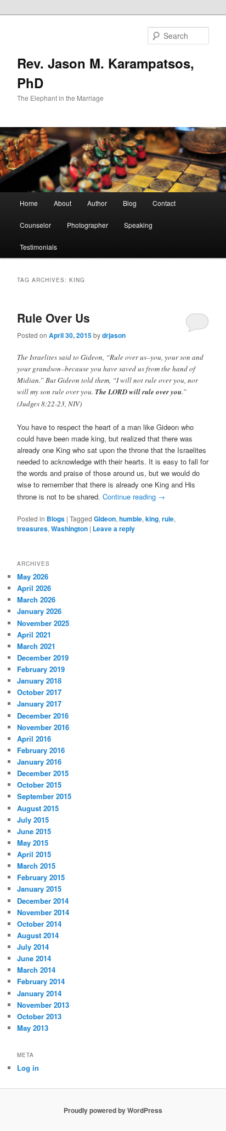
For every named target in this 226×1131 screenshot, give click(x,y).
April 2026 (34, 588)
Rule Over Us (53, 317)
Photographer (87, 224)
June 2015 (34, 831)
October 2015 (39, 784)
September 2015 (44, 796)
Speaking (138, 224)
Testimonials (38, 246)
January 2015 (39, 888)
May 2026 (32, 576)
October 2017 (39, 692)
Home (29, 203)
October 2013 (39, 1016)
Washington (69, 528)
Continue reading (134, 496)
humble (130, 519)
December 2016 (43, 715)
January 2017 (39, 703)
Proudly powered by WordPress (113, 1110)
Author (97, 203)
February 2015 (41, 877)
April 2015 (34, 854)
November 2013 (43, 1005)
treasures (32, 528)
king (152, 519)
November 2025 (43, 623)
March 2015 (36, 865)
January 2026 (39, 611)
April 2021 (34, 634)
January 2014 (39, 993)
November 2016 (43, 727)
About (62, 203)
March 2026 (36, 599)
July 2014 (33, 946)
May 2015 (32, 842)
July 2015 (33, 819)
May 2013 (32, 1028)
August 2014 (38, 935)
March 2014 (36, 969)
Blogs (56, 519)
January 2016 (39, 761)
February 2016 (41, 750)
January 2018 (39, 680)
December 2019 (43, 657)
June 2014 (34, 958)
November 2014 (43, 912)
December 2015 (43, 773)
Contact (164, 203)
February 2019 (41, 669)
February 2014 (41, 981)
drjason (114, 335)
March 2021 (36, 646)
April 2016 (34, 738)
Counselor (35, 224)
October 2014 (39, 923)
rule (168, 519)
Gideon (105, 519)
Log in (28, 1068)
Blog (130, 203)
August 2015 (38, 808)
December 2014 (43, 900)
